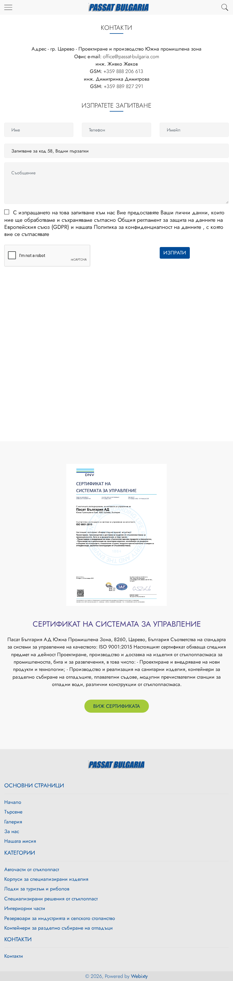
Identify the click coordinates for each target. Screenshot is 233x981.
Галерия (13, 821)
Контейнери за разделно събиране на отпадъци (58, 928)
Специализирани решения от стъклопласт (51, 898)
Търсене (13, 811)
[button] (225, 7)
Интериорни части (24, 908)
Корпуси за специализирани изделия (46, 879)
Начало (12, 802)
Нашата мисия (20, 841)
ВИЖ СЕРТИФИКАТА (116, 706)
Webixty (139, 976)
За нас (11, 831)
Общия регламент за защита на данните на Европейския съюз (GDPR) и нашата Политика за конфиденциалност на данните (113, 223)
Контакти (13, 956)
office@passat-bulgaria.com (131, 56)
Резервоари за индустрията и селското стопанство (59, 918)
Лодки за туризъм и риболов (36, 888)
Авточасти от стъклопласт (31, 869)
